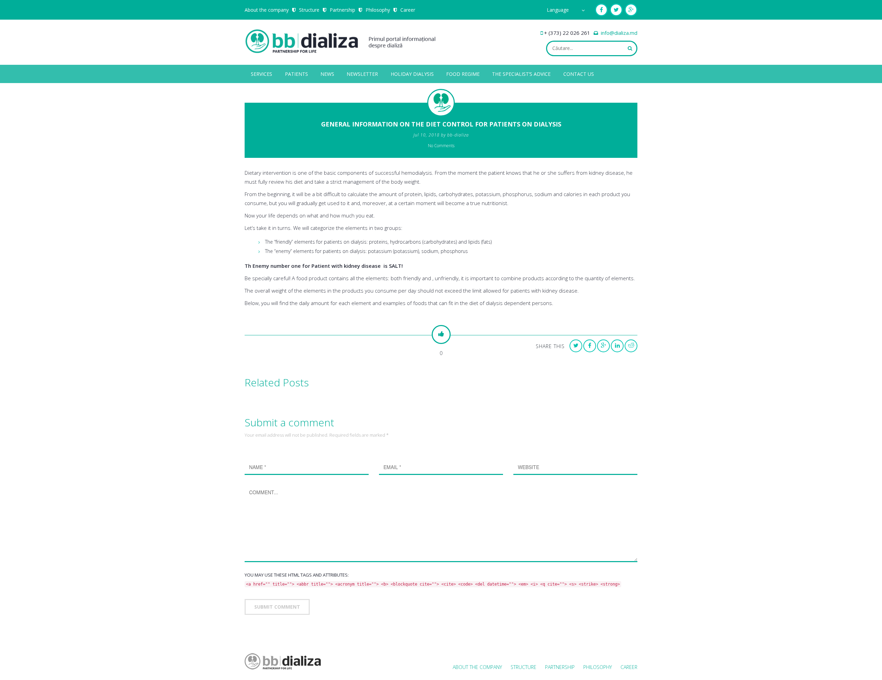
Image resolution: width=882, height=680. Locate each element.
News (327, 74)
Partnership (342, 10)
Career (407, 10)
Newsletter (362, 74)
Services (261, 74)
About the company (267, 10)
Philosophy (378, 10)
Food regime (463, 74)
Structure (309, 10)
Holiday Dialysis (412, 74)
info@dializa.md (619, 32)
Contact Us (578, 74)
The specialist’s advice (521, 74)
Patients (296, 74)
